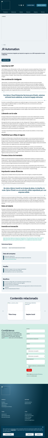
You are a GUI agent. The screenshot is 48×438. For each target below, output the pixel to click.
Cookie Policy (13, 430)
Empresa (28, 343)
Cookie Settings (28, 417)
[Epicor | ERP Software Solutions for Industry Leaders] (6, 5)
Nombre (28, 328)
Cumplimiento (28, 418)
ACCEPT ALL (39, 434)
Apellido (28, 333)
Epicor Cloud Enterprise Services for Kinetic (17, 247)
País (27, 354)
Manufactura (4, 247)
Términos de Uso (28, 414)
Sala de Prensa (5, 403)
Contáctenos (30, 5)
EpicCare (6, 337)
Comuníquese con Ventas (7, 406)
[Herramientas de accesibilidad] (23, 5)
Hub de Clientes (41, 5)
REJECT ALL (30, 434)
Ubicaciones (4, 405)
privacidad (35, 374)
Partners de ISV (28, 403)
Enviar (29, 370)
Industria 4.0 (4, 414)
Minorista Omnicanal (6, 417)
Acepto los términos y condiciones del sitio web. (37, 366)
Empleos (3, 402)
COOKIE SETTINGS (8, 434)
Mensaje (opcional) (30, 359)
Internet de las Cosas (6, 415)
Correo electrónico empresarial (32, 338)
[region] (23, 431)
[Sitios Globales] (21, 5)
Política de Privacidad (29, 415)
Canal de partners (28, 402)
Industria (28, 348)
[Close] (42, 427)
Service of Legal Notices (29, 420)
